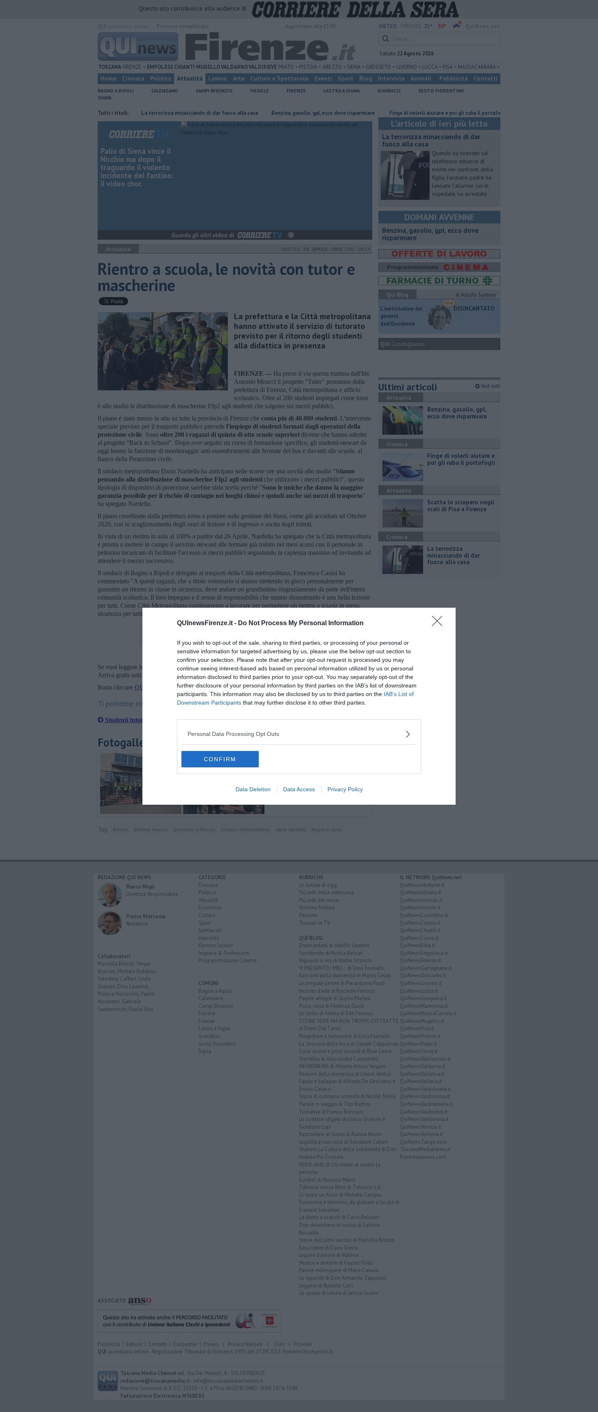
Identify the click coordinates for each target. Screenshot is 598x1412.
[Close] (439, 623)
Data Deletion (253, 789)
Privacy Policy (345, 789)
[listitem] (299, 734)
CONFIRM (220, 759)
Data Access (299, 789)
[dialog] (299, 706)
